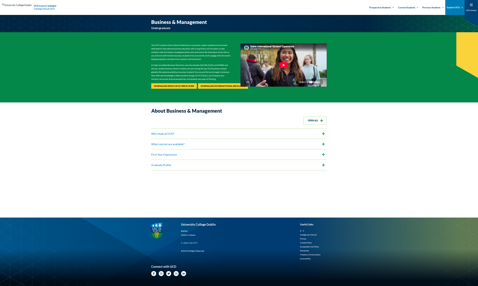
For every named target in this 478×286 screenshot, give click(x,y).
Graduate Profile (161, 165)
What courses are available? (167, 144)
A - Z (302, 230)
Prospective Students (380, 7)
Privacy (303, 238)
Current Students (406, 7)
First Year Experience (164, 154)
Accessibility (305, 258)
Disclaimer (304, 250)
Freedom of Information (310, 254)
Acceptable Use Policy (309, 246)
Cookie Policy (306, 242)
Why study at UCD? (162, 133)
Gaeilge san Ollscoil (308, 234)
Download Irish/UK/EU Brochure (174, 86)
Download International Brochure (223, 86)
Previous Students (431, 7)
